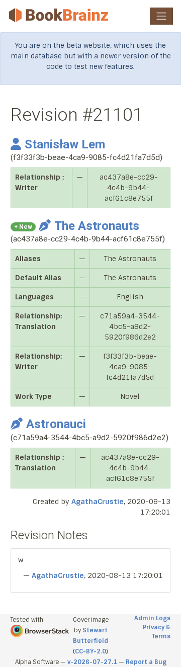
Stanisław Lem (65, 144)
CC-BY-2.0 (90, 651)
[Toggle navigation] (161, 16)
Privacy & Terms (156, 631)
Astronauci (56, 424)
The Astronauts (96, 226)
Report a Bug (146, 662)
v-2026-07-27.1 (92, 662)
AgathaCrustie (97, 501)
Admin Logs (152, 618)
